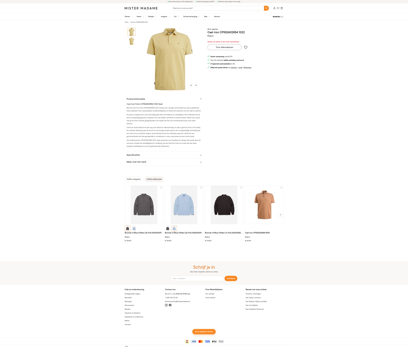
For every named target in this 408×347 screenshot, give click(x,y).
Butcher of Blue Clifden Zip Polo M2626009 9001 (144, 233)
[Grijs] (127, 228)
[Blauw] (134, 228)
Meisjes (151, 16)
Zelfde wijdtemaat (154, 179)
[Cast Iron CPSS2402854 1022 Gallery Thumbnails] (133, 59)
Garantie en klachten (132, 313)
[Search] (266, 8)
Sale (205, 16)
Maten (127, 321)
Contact (128, 324)
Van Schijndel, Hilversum (255, 309)
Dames (127, 16)
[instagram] (166, 305)
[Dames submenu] (131, 16)
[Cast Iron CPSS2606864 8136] (264, 205)
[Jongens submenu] (169, 16)
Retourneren (129, 305)
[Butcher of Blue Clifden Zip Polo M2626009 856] (184, 205)
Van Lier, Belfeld (252, 305)
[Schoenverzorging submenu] (199, 16)
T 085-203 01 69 (171, 298)
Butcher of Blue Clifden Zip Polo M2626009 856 (184, 233)
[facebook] (170, 305)
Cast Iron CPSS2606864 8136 (257, 233)
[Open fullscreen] (170, 59)
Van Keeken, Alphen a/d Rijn (256, 301)
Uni (175, 16)
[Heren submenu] (143, 16)
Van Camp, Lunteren (253, 298)
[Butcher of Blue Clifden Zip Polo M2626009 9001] (144, 205)
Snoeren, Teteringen (253, 294)
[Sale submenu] (209, 16)
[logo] (141, 8)
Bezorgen (128, 301)
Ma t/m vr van (177, 294)
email (240, 68)
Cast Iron (215, 29)
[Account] (274, 8)
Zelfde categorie (133, 179)
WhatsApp (247, 68)
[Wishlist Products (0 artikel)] (278, 8)
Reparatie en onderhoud (134, 317)
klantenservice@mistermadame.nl (177, 301)
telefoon (234, 68)
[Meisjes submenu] (155, 16)
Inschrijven (231, 278)
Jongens (164, 16)
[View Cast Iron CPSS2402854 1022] (133, 32)
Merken (217, 16)
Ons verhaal (209, 294)
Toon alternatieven (224, 47)
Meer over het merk (136, 162)
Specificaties (133, 155)
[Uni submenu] (178, 16)
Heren (139, 16)
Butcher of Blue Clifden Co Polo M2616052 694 (224, 233)
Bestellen (128, 298)
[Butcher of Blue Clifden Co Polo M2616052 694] (224, 205)
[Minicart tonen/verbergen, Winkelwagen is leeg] (281, 8)
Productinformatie (136, 99)
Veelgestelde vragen (132, 294)
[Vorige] (191, 85)
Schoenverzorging (190, 16)
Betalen (128, 309)
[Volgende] (196, 85)
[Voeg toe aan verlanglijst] (245, 47)
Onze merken (210, 298)
